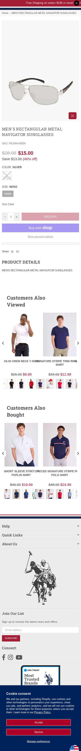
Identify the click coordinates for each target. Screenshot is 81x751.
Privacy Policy (42, 712)
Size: (9, 186)
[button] (69, 301)
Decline (38, 732)
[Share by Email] (17, 251)
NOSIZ (7, 193)
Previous (3, 343)
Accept (39, 722)
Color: (12, 167)
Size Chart (8, 204)
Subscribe (11, 638)
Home (5, 13)
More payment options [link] (40, 236)
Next (78, 343)
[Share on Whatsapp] (12, 251)
